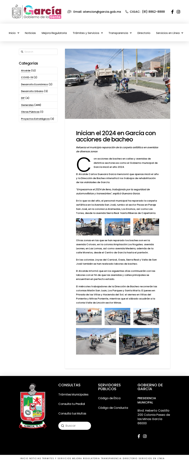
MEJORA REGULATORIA (86, 458)
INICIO (24, 458)
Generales (27, 105)
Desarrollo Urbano (32, 91)
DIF (23, 98)
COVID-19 (27, 77)
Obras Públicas (30, 112)
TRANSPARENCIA (111, 458)
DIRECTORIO (130, 458)
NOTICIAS (35, 458)
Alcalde (25, 70)
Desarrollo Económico (34, 84)
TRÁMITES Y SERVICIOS (56, 458)
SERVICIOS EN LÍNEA (152, 458)
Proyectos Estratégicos (35, 119)
